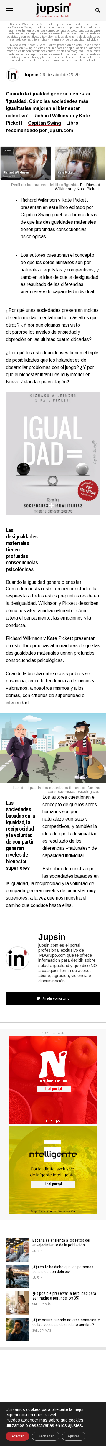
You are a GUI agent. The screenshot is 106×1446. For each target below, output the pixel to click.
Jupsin (31, 74)
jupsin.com (60, 130)
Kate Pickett (88, 189)
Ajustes (74, 1436)
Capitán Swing (44, 123)
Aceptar (17, 1436)
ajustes (75, 1425)
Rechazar (46, 1436)
